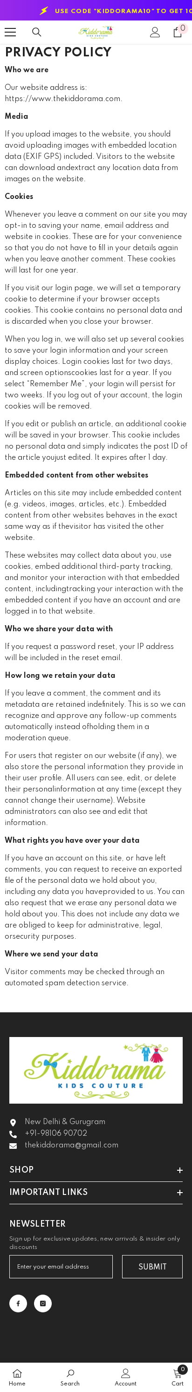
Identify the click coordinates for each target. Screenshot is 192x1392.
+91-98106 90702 (56, 1134)
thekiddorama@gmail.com (71, 1145)
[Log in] (155, 32)
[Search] (36, 32)
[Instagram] (43, 1303)
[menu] (10, 32)
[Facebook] (18, 1303)
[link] (70, 1377)
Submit (152, 1267)
